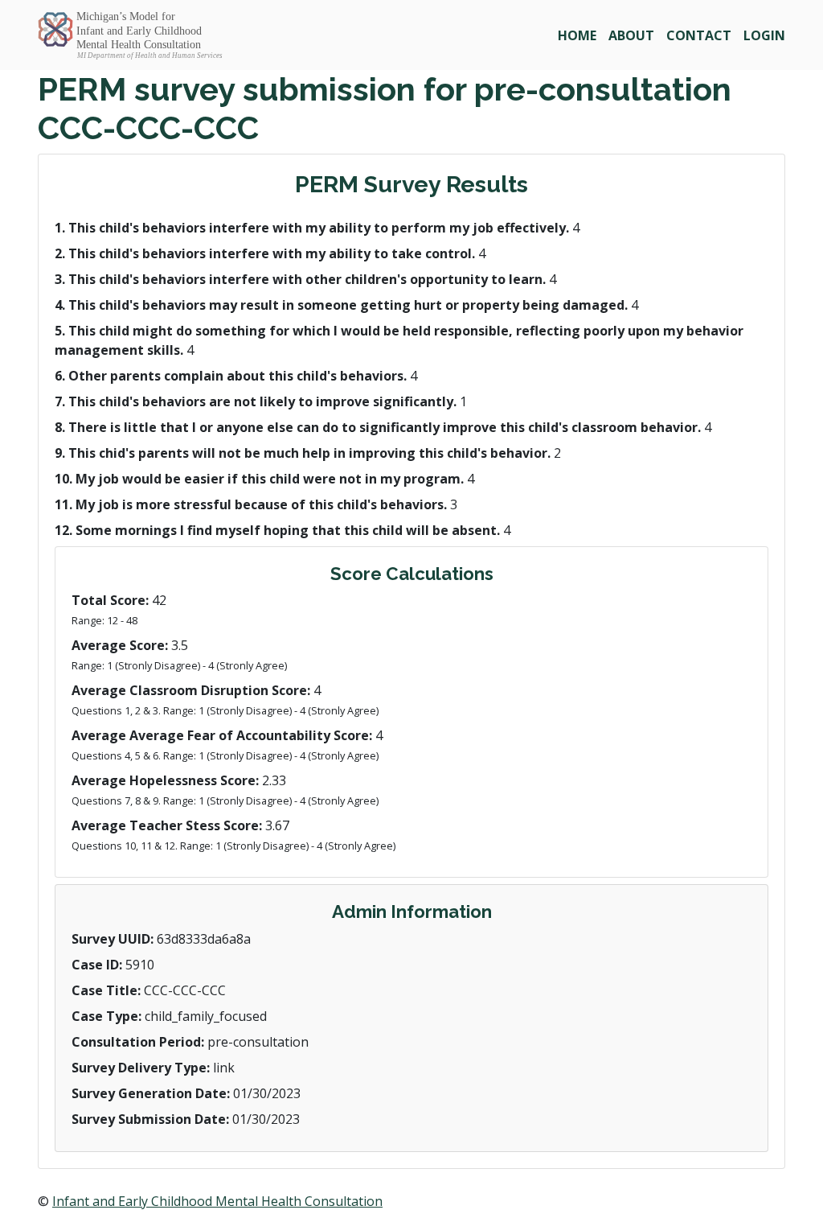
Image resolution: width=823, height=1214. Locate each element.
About (631, 35)
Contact (698, 35)
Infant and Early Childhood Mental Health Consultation (217, 1201)
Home (577, 35)
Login (764, 35)
